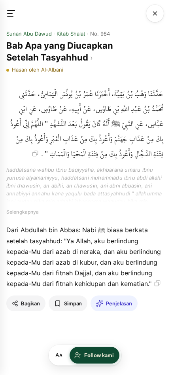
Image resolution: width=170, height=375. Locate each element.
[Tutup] (155, 13)
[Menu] (15, 13)
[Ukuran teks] (59, 355)
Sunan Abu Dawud (29, 33)
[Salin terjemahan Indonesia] (157, 283)
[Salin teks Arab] (35, 153)
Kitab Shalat (71, 33)
